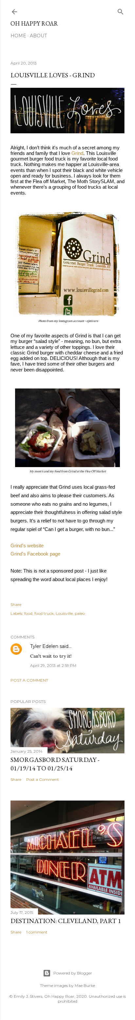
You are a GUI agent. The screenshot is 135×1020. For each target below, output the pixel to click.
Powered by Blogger (72, 973)
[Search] (121, 10)
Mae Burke (85, 985)
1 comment (37, 932)
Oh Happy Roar (34, 23)
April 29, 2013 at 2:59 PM (53, 665)
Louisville (64, 613)
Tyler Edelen (44, 646)
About (38, 36)
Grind (77, 153)
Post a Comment (29, 680)
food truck (44, 613)
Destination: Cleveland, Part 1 (65, 920)
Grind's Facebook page (35, 554)
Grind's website (27, 545)
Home (18, 36)
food (28, 613)
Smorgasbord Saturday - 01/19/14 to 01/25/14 (54, 763)
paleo (80, 613)
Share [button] (15, 604)
